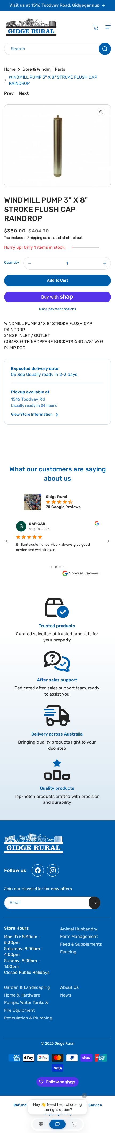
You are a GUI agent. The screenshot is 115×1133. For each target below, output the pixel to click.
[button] (107, 27)
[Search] (105, 49)
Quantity (11, 262)
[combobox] (57, 49)
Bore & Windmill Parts (43, 69)
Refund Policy (26, 1105)
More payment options (57, 309)
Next (24, 93)
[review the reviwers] (97, 524)
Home (10, 69)
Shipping (34, 237)
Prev (9, 93)
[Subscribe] (94, 903)
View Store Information (32, 414)
